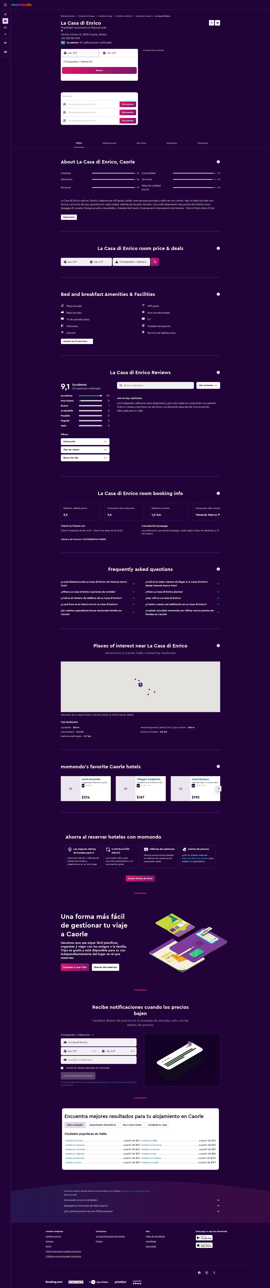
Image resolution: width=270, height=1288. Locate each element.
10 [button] (107, 89)
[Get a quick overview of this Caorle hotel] (218, 162)
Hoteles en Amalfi (149, 1163)
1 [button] (92, 82)
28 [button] (84, 112)
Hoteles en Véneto (124, 16)
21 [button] (85, 104)
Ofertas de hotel (68, 16)
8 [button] (92, 89)
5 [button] (122, 82)
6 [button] (130, 82)
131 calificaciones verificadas (95, 42)
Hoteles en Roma (73, 1141)
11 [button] (115, 89)
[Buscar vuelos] (5, 14)
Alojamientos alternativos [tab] (102, 1125)
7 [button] (84, 89)
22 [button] (92, 104)
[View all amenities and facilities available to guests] (218, 294)
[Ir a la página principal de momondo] (21, 4)
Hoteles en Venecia (74, 1145)
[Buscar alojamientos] (5, 21)
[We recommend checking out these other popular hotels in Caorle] (218, 767)
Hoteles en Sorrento (75, 1149)
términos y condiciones (111, 1082)
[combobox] (102, 1042)
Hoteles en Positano (151, 1158)
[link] (140, 878)
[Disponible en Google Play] (204, 1238)
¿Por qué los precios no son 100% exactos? (88, 1211)
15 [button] (92, 97)
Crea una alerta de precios (195, 858)
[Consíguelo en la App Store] (204, 1245)
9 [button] (100, 89)
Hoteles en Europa (87, 16)
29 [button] (92, 112)
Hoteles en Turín (73, 1163)
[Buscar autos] (5, 27)
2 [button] (100, 82)
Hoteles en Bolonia (74, 1158)
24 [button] (107, 104)
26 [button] (122, 104)
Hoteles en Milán (149, 1141)
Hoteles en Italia (105, 16)
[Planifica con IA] (5, 34)
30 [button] (99, 112)
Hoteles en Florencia (151, 1145)
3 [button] (107, 82)
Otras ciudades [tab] (75, 1125)
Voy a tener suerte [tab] (132, 1125)
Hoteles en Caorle (143, 16)
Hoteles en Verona (150, 1149)
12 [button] (122, 89)
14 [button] (85, 97)
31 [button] (178, 112)
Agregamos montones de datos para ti (86, 1205)
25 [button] (114, 104)
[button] (5, 4)
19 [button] (122, 97)
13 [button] (130, 89)
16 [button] (100, 97)
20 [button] (129, 97)
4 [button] (115, 82)
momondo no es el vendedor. (81, 1200)
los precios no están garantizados (135, 1191)
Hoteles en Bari (148, 1154)
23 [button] (99, 104)
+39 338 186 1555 (70, 38)
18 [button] (115, 97)
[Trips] (5, 43)
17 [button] (107, 97)
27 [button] (130, 104)
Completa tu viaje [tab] (157, 1125)
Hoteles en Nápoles (75, 1154)
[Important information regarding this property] (218, 493)
